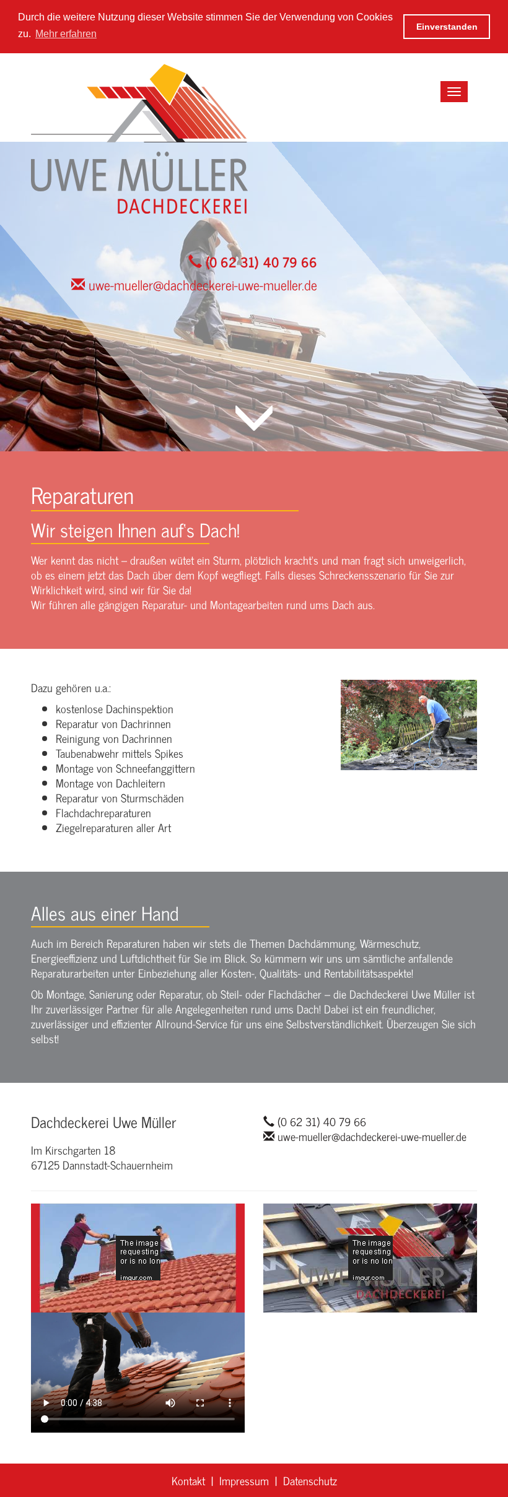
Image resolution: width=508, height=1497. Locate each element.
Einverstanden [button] (447, 27)
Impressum (244, 1480)
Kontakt (188, 1480)
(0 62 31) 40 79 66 (259, 261)
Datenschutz (310, 1480)
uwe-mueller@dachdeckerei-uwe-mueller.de (201, 284)
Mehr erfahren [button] (66, 33)
